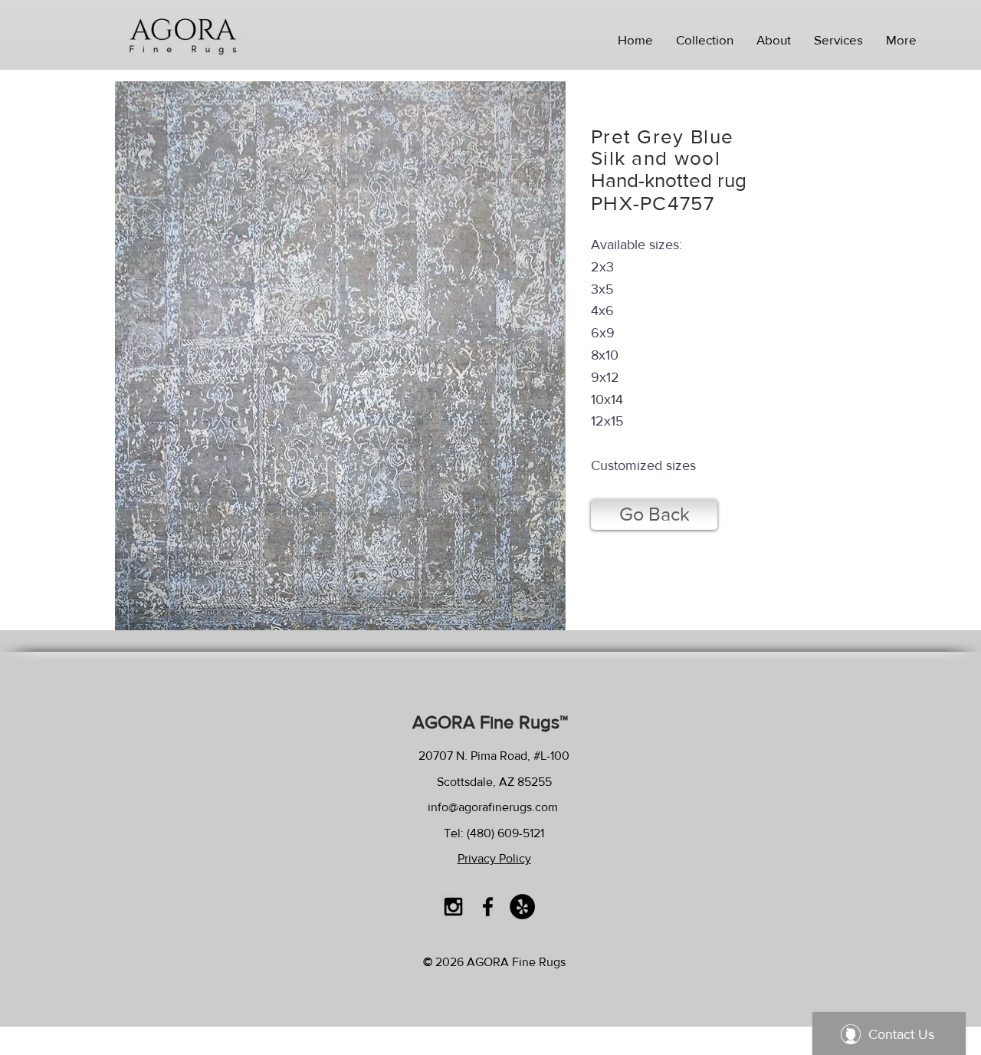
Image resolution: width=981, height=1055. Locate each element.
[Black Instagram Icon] (453, 906)
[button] (704, 40)
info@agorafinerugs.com (493, 806)
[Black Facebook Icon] (487, 906)
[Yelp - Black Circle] (522, 906)
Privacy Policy (494, 858)
